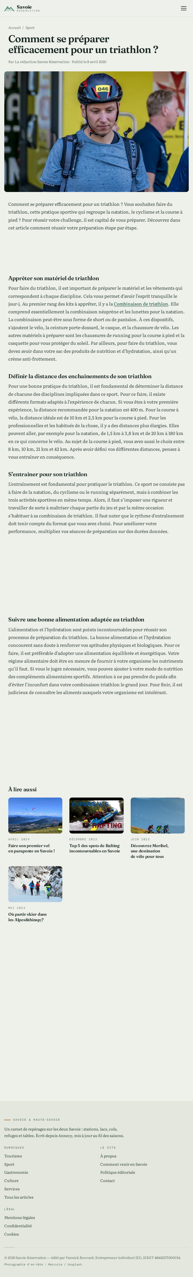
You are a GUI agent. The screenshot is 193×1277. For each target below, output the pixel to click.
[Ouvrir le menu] (183, 8)
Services (12, 1189)
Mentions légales (19, 1217)
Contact (107, 1180)
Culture (11, 1180)
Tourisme (13, 1156)
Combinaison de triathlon (141, 303)
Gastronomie (16, 1172)
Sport (30, 27)
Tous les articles (18, 1197)
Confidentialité (18, 1226)
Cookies (11, 1234)
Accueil (14, 27)
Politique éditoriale (117, 1172)
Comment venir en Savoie (123, 1164)
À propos (108, 1156)
